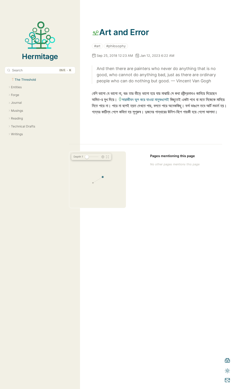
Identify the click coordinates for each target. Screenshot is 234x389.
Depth (78, 156)
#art (97, 46)
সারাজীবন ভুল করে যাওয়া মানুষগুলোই (145, 99)
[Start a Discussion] (227, 381)
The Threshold (25, 79)
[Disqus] (159, 303)
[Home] (227, 361)
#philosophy (116, 46)
